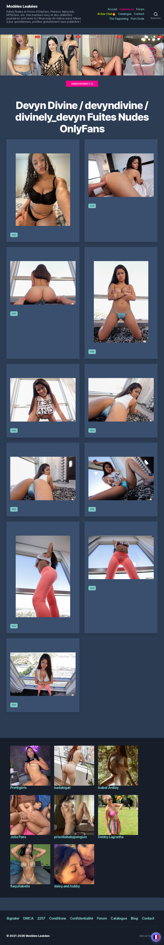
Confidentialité (81, 918)
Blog (134, 918)
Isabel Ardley (108, 788)
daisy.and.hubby (67, 886)
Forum (140, 9)
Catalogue (124, 14)
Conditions (57, 918)
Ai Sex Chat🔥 (106, 14)
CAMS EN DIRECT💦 (82, 83)
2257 (41, 918)
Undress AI (126, 9)
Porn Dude (137, 18)
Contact (139, 14)
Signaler (12, 918)
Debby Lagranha (110, 837)
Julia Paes (18, 837)
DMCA (28, 918)
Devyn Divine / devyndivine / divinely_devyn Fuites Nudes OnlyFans (82, 117)
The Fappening (118, 18)
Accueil (112, 9)
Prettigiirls (18, 788)
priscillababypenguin (70, 837)
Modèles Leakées (21, 6)
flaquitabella (20, 886)
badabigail (62, 788)
